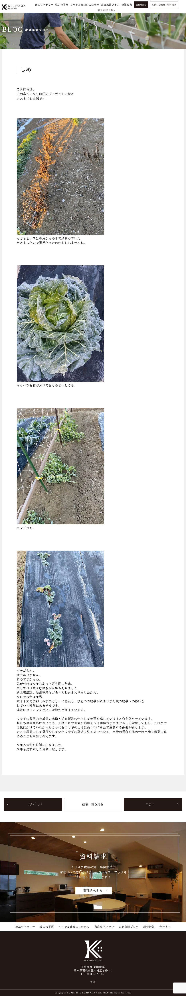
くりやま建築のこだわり (74, 926)
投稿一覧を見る (92, 804)
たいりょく (35, 804)
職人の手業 (47, 926)
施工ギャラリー (25, 926)
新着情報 (149, 926)
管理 (92, 982)
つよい (150, 804)
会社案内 (165, 926)
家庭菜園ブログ (129, 926)
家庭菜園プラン (104, 926)
